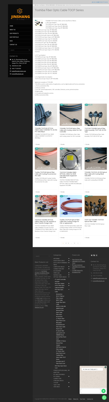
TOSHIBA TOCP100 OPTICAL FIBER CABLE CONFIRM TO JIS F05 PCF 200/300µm (46, 130)
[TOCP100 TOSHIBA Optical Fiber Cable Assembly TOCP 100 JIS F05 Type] (96, 115)
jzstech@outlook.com (17, 74)
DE (101, 2)
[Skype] (94, 255)
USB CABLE (56, 386)
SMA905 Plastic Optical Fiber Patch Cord (61, 337)
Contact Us (90, 399)
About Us (75, 399)
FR (100, 2)
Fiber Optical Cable (77, 259)
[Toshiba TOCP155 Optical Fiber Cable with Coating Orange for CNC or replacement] (71, 206)
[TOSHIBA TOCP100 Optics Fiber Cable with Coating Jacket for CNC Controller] (71, 115)
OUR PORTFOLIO (14, 37)
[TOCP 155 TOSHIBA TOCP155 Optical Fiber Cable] (96, 206)
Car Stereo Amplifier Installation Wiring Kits (42, 272)
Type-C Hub (56, 384)
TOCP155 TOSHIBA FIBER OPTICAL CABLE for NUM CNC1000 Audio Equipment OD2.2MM (68, 174)
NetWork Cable (57, 275)
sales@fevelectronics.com (19, 71)
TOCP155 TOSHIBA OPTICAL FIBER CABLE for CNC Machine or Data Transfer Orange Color (45, 221)
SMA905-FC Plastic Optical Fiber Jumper (61, 343)
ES (107, 2)
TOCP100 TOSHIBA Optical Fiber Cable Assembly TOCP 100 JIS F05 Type (95, 130)
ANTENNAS (56, 258)
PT (103, 2)
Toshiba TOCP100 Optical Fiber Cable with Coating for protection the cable (45, 174)
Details (38, 144)
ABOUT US (12, 29)
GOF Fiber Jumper (59, 283)
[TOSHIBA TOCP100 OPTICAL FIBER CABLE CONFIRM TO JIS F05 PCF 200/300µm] (46, 115)
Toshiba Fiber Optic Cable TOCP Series (61, 357)
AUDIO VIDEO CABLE (59, 260)
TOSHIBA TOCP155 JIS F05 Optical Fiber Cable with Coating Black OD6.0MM (96, 174)
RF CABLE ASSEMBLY (59, 374)
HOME (11, 26)
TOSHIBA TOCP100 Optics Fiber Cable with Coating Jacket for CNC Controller (71, 130)
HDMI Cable (56, 273)
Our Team (82, 399)
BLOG (11, 41)
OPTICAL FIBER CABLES (60, 277)
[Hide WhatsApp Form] (104, 397)
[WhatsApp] (97, 255)
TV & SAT (55, 382)
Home (70, 399)
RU (105, 2)
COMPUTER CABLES (58, 267)
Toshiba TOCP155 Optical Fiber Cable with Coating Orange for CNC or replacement (69, 221)
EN (98, 2)
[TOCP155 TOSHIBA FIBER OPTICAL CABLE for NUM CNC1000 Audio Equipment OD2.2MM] (71, 158)
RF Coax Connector (77, 265)
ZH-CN (95, 2)
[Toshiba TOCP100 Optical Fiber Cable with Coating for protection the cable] (46, 158)
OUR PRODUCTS (14, 33)
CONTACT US (13, 44)
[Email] (92, 255)
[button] (105, 367)
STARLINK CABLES (58, 380)
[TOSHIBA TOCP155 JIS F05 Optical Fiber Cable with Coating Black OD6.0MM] (96, 158)
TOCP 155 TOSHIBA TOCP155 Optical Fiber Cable (94, 220)
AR (92, 2)
